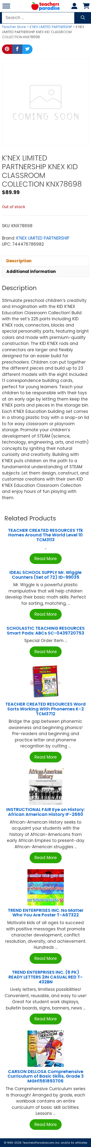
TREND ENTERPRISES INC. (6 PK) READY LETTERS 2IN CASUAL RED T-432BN (45, 977)
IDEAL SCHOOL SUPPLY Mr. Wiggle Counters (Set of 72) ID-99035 (45, 574)
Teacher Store (14, 26)
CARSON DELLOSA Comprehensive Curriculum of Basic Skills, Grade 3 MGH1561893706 (46, 1076)
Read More (45, 559)
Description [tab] (19, 261)
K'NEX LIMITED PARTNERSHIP (51, 26)
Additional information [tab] (31, 271)
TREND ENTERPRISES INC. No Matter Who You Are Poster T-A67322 (45, 912)
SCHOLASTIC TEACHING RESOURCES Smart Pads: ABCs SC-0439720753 (46, 630)
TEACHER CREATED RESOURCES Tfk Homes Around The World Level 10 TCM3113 (45, 535)
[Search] (83, 18)
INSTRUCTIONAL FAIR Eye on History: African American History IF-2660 (45, 811)
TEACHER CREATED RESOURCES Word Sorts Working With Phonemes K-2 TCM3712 (45, 709)
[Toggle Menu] (6, 6)
